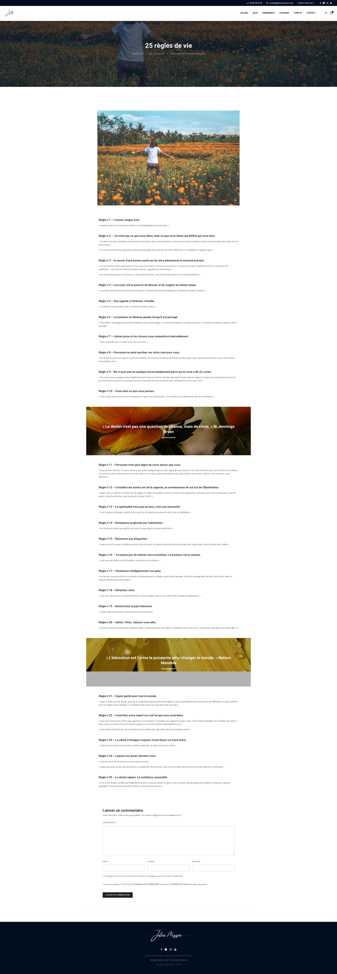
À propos (149, 955)
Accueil (244, 13)
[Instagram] (328, 3)
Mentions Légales (163, 955)
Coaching (284, 13)
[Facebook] (321, 3)
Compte (298, 13)
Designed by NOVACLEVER (168, 964)
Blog (255, 13)
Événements (268, 13)
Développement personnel (193, 54)
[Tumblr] (324, 3)
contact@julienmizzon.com (281, 3)
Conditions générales (182, 955)
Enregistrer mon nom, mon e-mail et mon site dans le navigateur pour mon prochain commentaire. (144, 876)
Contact (311, 13)
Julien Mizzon (159, 54)
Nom (106, 861)
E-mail (151, 861)
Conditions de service (180, 884)
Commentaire (110, 822)
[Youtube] (331, 3)
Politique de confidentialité (146, 884)
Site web (196, 861)
